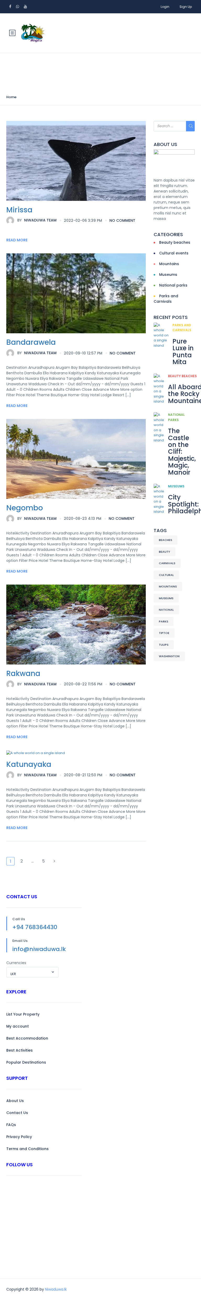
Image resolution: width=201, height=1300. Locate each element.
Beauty (164, 552)
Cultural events (173, 253)
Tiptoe (164, 633)
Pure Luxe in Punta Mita (183, 351)
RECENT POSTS (171, 317)
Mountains (169, 263)
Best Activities (19, 1050)
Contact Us (17, 1112)
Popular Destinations (26, 1062)
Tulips (164, 645)
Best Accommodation (27, 1038)
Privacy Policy (19, 1136)
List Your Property (23, 1014)
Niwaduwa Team (37, 220)
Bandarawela (31, 342)
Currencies (16, 962)
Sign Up (186, 6)
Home (11, 97)
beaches (165, 540)
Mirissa (19, 210)
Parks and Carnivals (166, 298)
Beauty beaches (174, 242)
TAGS (160, 530)
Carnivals (167, 563)
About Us (15, 1100)
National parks (173, 285)
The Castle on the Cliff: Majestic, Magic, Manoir (182, 451)
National (166, 610)
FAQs (11, 1124)
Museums (168, 274)
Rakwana (23, 673)
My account (17, 1026)
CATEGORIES (168, 234)
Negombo (24, 508)
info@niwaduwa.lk (39, 949)
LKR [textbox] (13, 973)
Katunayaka (28, 764)
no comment (122, 220)
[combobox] (32, 972)
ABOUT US (165, 144)
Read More (16, 240)
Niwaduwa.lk (56, 1289)
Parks (163, 621)
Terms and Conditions (27, 1148)
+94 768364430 (34, 927)
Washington (169, 656)
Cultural (166, 575)
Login (165, 6)
